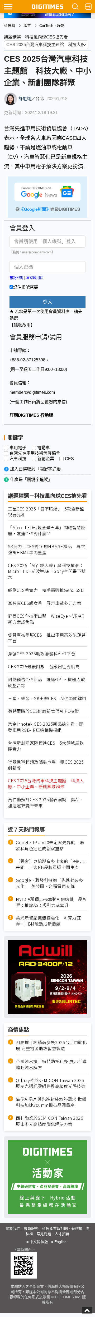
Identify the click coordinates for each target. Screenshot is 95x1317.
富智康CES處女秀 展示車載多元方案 (44, 603)
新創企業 (45, 459)
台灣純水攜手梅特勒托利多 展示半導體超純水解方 (51, 1064)
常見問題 (43, 1234)
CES (69, 459)
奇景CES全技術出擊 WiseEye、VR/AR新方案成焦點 (46, 619)
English (60, 1242)
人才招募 (62, 1234)
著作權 (76, 1228)
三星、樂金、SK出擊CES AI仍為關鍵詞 (47, 698)
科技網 (9, 25)
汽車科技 (18, 459)
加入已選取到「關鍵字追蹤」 (37, 469)
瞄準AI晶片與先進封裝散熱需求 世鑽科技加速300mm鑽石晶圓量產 (51, 1102)
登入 (47, 302)
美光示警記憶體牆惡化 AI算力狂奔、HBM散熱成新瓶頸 (48, 921)
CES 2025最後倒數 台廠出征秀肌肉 (43, 667)
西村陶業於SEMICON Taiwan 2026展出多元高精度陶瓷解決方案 (49, 1121)
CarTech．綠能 (51, 25)
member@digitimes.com (32, 392)
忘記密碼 (16, 278)
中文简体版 (39, 1242)
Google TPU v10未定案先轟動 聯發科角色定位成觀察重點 (50, 845)
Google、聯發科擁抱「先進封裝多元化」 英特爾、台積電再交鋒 (49, 883)
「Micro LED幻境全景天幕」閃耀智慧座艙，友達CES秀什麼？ (46, 530)
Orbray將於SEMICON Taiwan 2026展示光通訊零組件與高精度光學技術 (51, 1083)
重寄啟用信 (34, 278)
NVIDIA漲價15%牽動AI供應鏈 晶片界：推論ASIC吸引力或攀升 (51, 902)
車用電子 (18, 448)
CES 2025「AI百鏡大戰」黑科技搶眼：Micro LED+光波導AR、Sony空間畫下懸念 (47, 571)
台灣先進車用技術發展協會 (35, 453)
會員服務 (31, 1228)
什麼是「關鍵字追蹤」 (31, 479)
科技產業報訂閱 (55, 1228)
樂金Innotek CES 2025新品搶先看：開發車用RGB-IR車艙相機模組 (46, 727)
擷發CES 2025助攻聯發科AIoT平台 (41, 654)
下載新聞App (24, 1249)
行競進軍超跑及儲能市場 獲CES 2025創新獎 (46, 765)
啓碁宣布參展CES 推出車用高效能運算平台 (47, 638)
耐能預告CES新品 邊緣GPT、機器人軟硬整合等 (46, 682)
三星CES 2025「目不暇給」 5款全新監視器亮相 (46, 512)
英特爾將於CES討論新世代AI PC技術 (43, 711)
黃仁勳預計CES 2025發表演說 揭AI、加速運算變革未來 (45, 803)
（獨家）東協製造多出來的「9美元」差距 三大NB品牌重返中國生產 (51, 864)
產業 (27, 25)
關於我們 (13, 1228)
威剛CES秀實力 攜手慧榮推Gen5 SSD (46, 590)
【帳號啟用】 (22, 325)
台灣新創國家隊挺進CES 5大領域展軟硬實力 (46, 746)
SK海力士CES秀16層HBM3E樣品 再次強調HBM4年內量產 (46, 549)
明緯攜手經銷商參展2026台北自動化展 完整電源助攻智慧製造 (51, 1045)
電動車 (43, 448)
